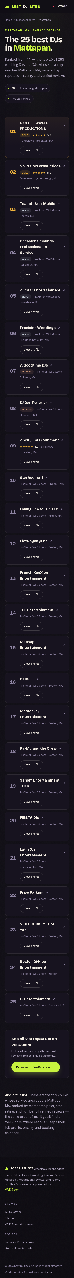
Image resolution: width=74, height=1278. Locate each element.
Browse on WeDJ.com (35, 1067)
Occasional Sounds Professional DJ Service (43, 247)
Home (8, 20)
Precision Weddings (40, 327)
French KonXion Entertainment (43, 575)
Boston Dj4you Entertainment (43, 964)
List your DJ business (19, 1242)
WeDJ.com (13, 1122)
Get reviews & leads (18, 1248)
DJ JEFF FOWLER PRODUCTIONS (43, 126)
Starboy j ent (34, 477)
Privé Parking (34, 892)
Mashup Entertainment (43, 645)
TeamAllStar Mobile (40, 203)
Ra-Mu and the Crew (40, 748)
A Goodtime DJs (36, 365)
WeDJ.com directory (19, 1224)
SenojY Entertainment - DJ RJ (43, 783)
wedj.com (47, 1272)
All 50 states (13, 1212)
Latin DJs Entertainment (43, 852)
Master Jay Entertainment (43, 714)
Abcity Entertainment (41, 440)
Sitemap (10, 1218)
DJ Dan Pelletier (36, 402)
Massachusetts (25, 20)
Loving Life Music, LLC (41, 509)
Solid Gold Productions (42, 166)
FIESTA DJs (32, 817)
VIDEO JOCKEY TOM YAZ (43, 927)
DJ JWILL (29, 679)
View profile (31, 150)
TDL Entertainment (39, 610)
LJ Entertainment (37, 999)
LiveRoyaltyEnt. (36, 541)
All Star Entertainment (42, 290)
